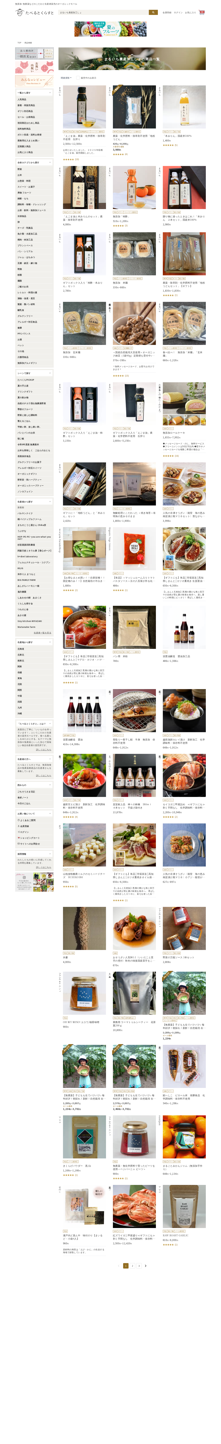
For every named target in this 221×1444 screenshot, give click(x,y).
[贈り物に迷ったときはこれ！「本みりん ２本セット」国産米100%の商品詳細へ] (182, 196)
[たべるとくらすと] (34, 12)
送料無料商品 (24, 128)
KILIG (20, 568)
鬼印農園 (22, 591)
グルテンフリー (25, 315)
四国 (20, 701)
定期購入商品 (24, 146)
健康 (20, 327)
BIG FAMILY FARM (26, 579)
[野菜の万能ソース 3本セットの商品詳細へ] (182, 935)
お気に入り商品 (25, 152)
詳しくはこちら (43, 749)
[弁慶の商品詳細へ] (82, 935)
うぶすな (22, 530)
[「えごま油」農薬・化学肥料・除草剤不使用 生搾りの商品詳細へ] (82, 123)
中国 (20, 695)
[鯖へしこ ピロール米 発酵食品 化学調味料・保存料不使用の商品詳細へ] (182, 1075)
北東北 (21, 654)
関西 (20, 689)
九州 (20, 707)
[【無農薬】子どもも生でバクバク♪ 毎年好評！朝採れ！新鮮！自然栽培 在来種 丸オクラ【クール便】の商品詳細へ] (82, 1078)
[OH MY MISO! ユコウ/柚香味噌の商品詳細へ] (82, 1000)
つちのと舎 (23, 609)
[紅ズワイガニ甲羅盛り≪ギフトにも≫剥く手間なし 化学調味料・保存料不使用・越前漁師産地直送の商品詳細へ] (132, 1215)
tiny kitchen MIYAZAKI (30, 621)
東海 (20, 678)
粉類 (20, 274)
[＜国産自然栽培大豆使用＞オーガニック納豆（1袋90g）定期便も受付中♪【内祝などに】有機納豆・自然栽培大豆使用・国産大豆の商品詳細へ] (132, 340)
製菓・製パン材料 (26, 304)
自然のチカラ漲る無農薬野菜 (32, 403)
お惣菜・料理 (24, 180)
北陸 (20, 683)
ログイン (178, 12)
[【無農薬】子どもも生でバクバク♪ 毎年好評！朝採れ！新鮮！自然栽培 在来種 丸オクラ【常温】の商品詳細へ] (132, 1078)
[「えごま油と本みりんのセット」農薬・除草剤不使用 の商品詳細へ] (82, 196)
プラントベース (25, 245)
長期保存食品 (24, 456)
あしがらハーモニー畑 (28, 585)
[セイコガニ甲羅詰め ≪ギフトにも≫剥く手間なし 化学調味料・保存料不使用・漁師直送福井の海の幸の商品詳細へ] (182, 786)
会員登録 (167, 12)
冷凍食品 (22, 215)
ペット (21, 345)
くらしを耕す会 (25, 603)
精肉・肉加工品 (25, 239)
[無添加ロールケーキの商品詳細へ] (182, 420)
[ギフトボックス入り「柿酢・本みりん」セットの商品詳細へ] (82, 262)
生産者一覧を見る (42, 632)
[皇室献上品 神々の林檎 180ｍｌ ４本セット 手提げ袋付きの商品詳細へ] (132, 784)
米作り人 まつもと (26, 574)
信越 (20, 672)
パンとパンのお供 (26, 432)
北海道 (21, 648)
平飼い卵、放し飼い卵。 (29, 426)
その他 (21, 351)
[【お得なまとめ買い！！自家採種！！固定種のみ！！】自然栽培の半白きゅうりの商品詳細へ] (82, 559)
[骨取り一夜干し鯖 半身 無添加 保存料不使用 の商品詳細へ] (132, 719)
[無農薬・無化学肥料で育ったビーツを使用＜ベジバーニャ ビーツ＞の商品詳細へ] (132, 1147)
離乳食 (21, 309)
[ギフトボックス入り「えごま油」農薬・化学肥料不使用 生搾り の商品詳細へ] (132, 412)
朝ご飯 (21, 438)
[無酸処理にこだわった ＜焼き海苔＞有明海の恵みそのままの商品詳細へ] (132, 492)
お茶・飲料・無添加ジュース (32, 210)
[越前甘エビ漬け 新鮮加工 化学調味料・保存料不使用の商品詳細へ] (82, 786)
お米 (20, 174)
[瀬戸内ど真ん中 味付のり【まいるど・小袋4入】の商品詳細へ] (82, 1220)
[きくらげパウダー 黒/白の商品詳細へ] (82, 1146)
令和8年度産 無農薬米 (28, 444)
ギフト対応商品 (25, 111)
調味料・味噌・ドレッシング (32, 204)
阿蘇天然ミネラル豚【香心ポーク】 (35, 550)
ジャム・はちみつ (26, 257)
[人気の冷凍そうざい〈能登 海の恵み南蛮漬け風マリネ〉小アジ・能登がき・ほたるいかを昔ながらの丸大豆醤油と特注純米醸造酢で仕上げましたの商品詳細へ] (182, 853)
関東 (20, 666)
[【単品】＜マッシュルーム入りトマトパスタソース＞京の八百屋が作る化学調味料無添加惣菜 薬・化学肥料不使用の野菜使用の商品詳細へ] (132, 559)
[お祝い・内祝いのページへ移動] (34, 67)
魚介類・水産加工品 (27, 233)
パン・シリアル (25, 251)
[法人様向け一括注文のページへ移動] (34, 53)
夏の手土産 (23, 385)
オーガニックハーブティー (31, 485)
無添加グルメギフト (27, 362)
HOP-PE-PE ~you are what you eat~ (34, 537)
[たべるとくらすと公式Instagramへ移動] (34, 882)
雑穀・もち (23, 198)
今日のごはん (24, 803)
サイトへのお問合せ (30, 843)
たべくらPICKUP (26, 379)
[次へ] (146, 1266)
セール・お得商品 (26, 116)
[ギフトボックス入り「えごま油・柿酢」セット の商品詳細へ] (82, 412)
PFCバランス (24, 333)
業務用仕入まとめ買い (28, 140)
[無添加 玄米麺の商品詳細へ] (82, 330)
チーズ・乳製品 (25, 227)
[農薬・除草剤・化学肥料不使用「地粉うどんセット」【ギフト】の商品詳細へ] (182, 264)
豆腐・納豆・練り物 (27, 262)
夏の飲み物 (23, 397)
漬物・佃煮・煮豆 (26, 298)
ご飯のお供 (23, 286)
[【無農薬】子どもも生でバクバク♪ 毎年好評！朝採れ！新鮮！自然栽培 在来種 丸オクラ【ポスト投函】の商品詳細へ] (182, 1006)
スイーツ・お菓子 (26, 186)
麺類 (20, 280)
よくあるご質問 (27, 820)
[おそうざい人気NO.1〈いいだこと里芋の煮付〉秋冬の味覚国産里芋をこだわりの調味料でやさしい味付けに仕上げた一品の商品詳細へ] (132, 937)
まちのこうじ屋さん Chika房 (32, 524)
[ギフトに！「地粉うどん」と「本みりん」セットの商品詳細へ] (82, 492)
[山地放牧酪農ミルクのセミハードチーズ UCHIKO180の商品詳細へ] (82, 855)
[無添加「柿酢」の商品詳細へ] (132, 196)
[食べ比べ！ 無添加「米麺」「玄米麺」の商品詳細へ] (182, 332)
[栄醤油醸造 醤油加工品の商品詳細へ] (182, 634)
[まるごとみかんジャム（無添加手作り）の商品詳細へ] (182, 1145)
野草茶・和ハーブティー (29, 479)
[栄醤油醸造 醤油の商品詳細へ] (82, 717)
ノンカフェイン (25, 491)
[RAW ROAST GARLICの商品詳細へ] (182, 1215)
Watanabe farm (26, 626)
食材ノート (23, 797)
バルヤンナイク (25, 513)
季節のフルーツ (25, 409)
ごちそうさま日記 (26, 791)
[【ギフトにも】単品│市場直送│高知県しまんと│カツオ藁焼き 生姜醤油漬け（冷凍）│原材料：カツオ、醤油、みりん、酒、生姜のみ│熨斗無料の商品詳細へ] (182, 564)
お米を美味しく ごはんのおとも (34, 450)
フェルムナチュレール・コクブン (34, 562)
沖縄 (20, 713)
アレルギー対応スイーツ (29, 467)
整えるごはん (24, 420)
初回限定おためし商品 (28, 122)
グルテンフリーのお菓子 (29, 461)
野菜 (20, 169)
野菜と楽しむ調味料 (27, 414)
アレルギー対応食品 (27, 321)
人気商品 (22, 99)
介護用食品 (23, 356)
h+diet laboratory (28, 556)
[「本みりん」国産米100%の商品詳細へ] (182, 116)
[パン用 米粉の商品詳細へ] (132, 634)
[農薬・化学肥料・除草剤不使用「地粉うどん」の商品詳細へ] (132, 120)
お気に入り (190, 12)
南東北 (21, 660)
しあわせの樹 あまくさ (29, 597)
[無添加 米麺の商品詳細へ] (132, 260)
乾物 (20, 268)
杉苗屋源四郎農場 (26, 544)
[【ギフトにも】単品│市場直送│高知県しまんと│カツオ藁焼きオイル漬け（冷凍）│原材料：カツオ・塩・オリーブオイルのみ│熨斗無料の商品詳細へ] (132, 862)
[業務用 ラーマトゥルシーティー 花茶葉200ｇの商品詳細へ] (132, 1002)
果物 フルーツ (24, 192)
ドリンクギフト (25, 391)
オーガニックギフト (27, 473)
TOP (19, 42)
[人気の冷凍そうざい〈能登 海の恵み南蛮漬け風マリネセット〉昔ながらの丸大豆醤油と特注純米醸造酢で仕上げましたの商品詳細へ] (182, 492)
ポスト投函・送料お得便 (29, 134)
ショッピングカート (30, 837)
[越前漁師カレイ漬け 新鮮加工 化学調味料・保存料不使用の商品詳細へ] (182, 719)
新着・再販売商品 (26, 105)
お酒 (20, 339)
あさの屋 (22, 615)
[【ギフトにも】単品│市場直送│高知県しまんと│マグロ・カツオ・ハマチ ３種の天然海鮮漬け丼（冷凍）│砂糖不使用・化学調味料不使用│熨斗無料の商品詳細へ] (82, 645)
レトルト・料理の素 (27, 292)
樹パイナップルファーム (29, 519)
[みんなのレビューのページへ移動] (34, 81)
